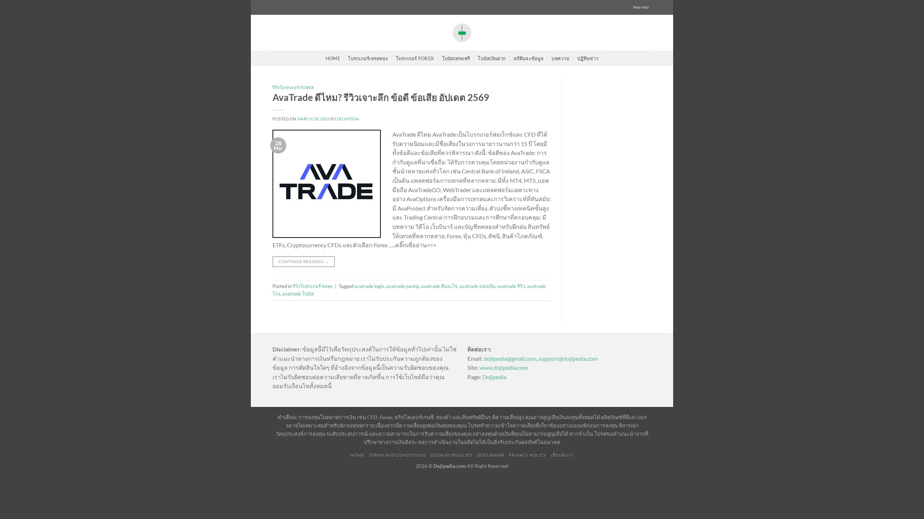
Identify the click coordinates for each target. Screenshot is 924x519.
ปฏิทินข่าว (587, 58)
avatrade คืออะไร (439, 286)
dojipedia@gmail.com (510, 358)
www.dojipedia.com (503, 367)
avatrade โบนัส (298, 294)
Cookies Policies (451, 455)
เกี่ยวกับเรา (562, 455)
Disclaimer (491, 455)
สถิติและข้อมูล (529, 58)
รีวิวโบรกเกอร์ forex (293, 87)
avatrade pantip (402, 286)
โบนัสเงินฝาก (492, 58)
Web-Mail (641, 7)
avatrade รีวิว (511, 286)
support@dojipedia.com (568, 358)
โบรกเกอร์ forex (415, 58)
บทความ (560, 58)
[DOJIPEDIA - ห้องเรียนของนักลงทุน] (462, 32)
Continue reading (303, 261)
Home (333, 58)
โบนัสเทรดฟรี (456, 58)
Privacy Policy (527, 455)
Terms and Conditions (397, 455)
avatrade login (369, 286)
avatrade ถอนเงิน (477, 286)
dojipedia (348, 118)
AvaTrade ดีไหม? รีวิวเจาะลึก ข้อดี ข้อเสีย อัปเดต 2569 (381, 97)
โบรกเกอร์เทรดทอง (368, 58)
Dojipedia (494, 376)
